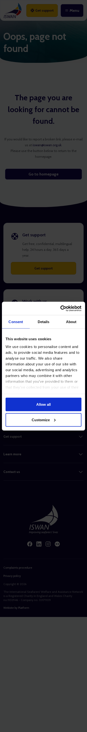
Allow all (43, 404)
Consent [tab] (15, 322)
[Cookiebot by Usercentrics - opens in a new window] (61, 308)
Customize (41, 420)
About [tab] (71, 322)
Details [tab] (44, 322)
